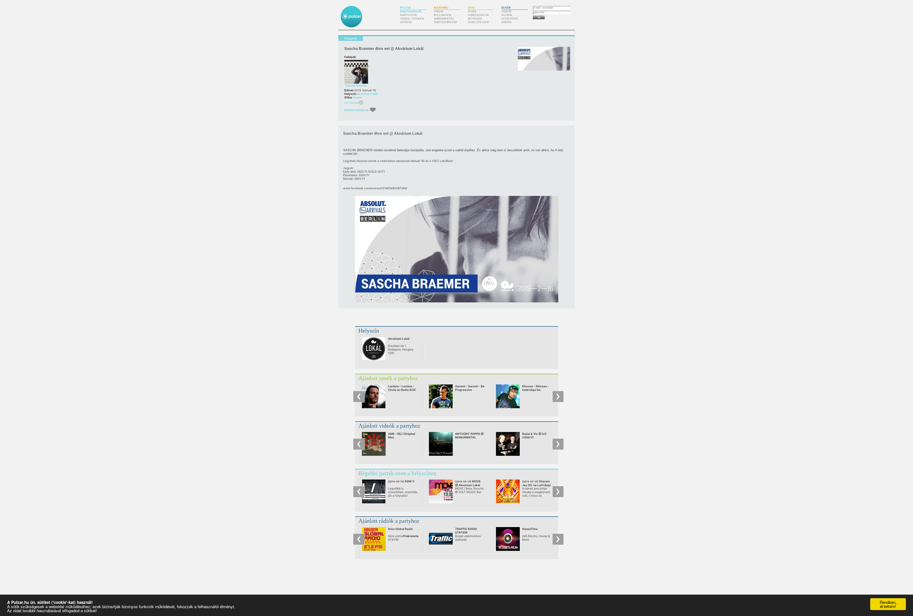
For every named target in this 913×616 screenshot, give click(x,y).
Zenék (472, 11)
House (357, 97)
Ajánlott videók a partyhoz (389, 426)
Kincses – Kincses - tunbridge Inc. (535, 388)
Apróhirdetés (444, 18)
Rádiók (506, 22)
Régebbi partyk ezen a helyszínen (397, 473)
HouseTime (530, 529)
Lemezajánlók (478, 15)
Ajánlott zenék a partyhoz (388, 378)
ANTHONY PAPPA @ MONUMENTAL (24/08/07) (469, 437)
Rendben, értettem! (888, 604)
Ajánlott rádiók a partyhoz (389, 521)
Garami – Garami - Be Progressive (469, 388)
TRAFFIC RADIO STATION (466, 530)
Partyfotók (408, 15)
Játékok (406, 22)
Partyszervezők (445, 22)
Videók (506, 11)
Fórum (438, 11)
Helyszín (369, 331)
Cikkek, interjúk (412, 18)
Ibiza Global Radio (400, 529)
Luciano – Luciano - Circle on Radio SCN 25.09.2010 (402, 389)
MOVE (468, 483)
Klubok (506, 15)
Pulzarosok (442, 15)
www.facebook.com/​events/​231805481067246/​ (375, 188)
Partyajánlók (411, 11)
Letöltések (509, 18)
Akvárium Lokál (367, 94)
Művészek (475, 18)
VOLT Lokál (439, 161)
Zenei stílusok (478, 22)
